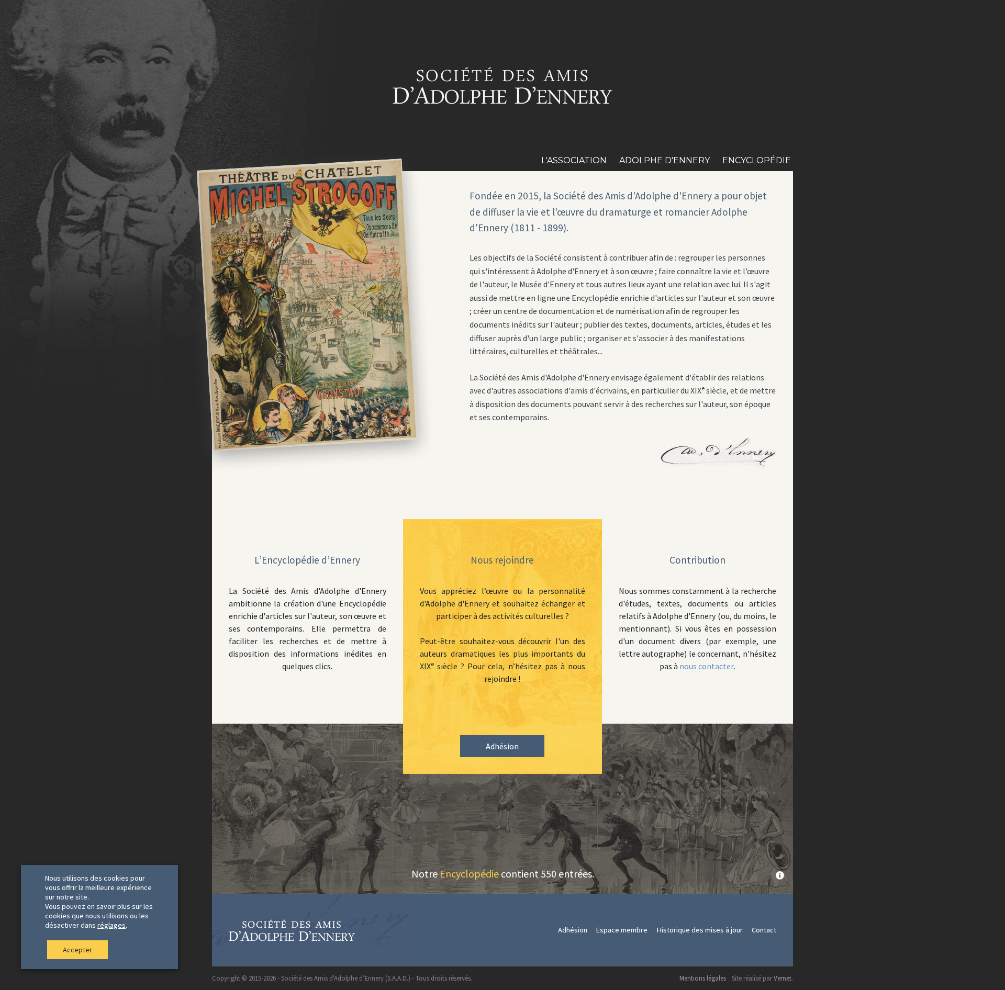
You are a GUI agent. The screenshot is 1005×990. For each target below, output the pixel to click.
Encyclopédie (469, 873)
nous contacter (706, 666)
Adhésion (502, 746)
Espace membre (621, 930)
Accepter (77, 949)
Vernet (782, 978)
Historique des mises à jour (700, 930)
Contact (764, 930)
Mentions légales (702, 978)
